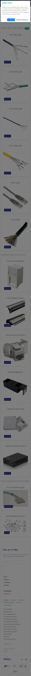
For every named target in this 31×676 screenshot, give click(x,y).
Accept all (11, 20)
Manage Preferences (22, 20)
